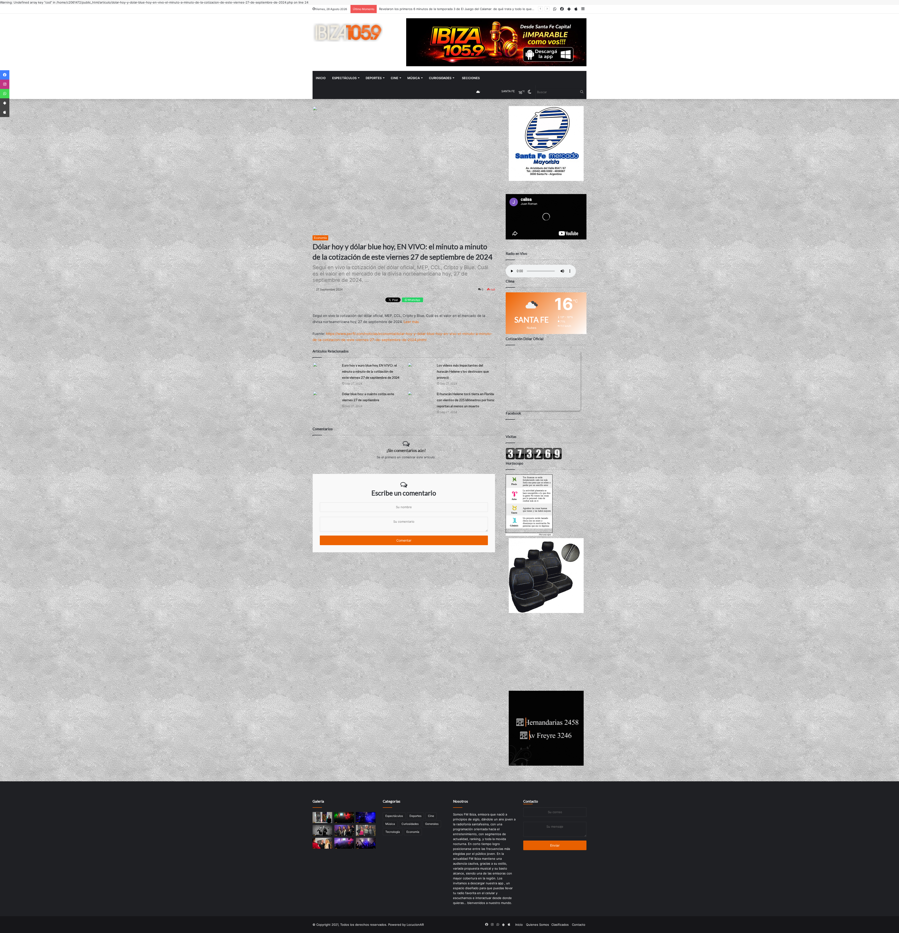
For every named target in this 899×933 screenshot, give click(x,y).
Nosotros (460, 801)
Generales (431, 824)
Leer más (411, 322)
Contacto (530, 801)
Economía (320, 237)
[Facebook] (4, 75)
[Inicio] (348, 32)
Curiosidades (440, 78)
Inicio (321, 78)
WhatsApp (413, 299)
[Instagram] (4, 84)
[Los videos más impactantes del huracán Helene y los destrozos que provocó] (420, 369)
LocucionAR (415, 924)
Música (413, 78)
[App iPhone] (4, 112)
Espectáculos (344, 78)
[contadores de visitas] (534, 458)
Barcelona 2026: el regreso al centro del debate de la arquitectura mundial (433, 9)
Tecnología (392, 832)
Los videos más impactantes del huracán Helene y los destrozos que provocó (463, 371)
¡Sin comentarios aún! (406, 450)
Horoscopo (545, 534)
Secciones (471, 78)
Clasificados (560, 924)
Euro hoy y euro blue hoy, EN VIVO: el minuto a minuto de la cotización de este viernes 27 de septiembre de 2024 (370, 371)
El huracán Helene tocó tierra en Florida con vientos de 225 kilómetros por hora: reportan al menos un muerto (466, 400)
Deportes (374, 78)
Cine (394, 78)
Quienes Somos (537, 924)
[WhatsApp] (4, 93)
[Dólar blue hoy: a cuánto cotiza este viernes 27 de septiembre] (326, 398)
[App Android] (4, 103)
